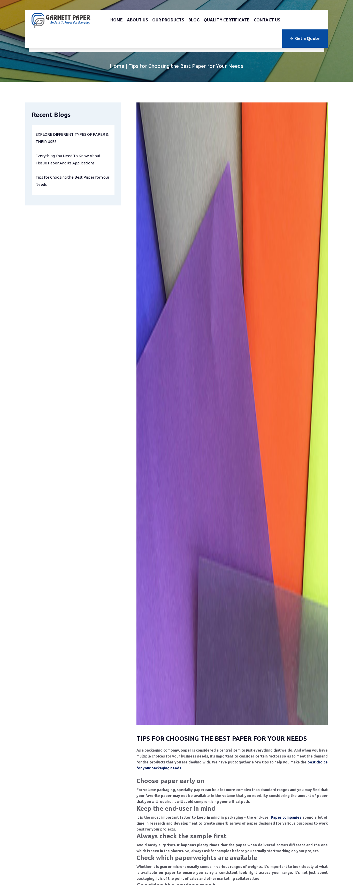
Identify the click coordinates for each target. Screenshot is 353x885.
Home (116, 20)
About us (137, 20)
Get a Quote (307, 38)
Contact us (267, 20)
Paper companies (286, 859)
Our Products (168, 20)
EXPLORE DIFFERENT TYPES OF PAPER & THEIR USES (72, 138)
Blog (193, 20)
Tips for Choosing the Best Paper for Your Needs (72, 181)
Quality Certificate (227, 20)
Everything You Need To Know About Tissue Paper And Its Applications (68, 159)
